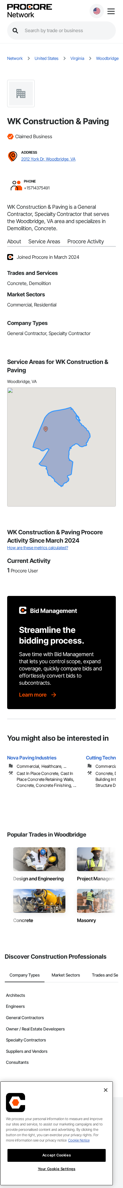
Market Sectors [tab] (66, 974)
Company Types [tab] (25, 974)
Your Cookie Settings (57, 1169)
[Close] (105, 1090)
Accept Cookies (56, 1155)
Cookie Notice (79, 1140)
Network (20, 15)
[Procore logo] (29, 7)
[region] (56, 1133)
